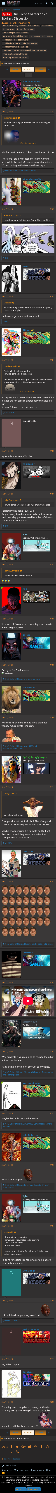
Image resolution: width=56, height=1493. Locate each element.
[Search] (51, 3)
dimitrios (28, 1371)
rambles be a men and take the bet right (20, 43)
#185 (52, 451)
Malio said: (8, 1232)
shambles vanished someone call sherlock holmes (24, 50)
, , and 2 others (29, 944)
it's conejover (8, 29)
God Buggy (29, 1270)
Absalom (7, 22)
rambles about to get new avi (15, 39)
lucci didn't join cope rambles (15, 32)
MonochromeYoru (33, 179)
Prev (16, 69)
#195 (52, 1113)
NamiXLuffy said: (11, 570)
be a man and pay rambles (14, 25)
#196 (52, 1165)
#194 (52, 1051)
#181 (52, 111)
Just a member (31, 1329)
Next (39, 69)
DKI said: (8, 302)
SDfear (26, 634)
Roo (25, 588)
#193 (52, 982)
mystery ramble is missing (41, 36)
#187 (52, 564)
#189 (52, 665)
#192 (52, 881)
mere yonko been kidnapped (15, 36)
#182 (52, 209)
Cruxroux (28, 952)
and (20, 170)
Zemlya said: (9, 793)
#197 (52, 1226)
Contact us (7, 1470)
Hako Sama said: (11, 215)
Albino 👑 (28, 330)
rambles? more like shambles (15, 46)
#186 (52, 493)
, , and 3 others (27, 1125)
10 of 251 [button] (28, 69)
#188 (52, 618)
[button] (3, 3)
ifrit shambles (47, 25)
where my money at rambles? (15, 57)
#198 (52, 1300)
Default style (10, 1465)
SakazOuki (29, 687)
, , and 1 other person (28, 1073)
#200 (52, 1402)
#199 (52, 1359)
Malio (26, 266)
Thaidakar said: (10, 366)
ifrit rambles (33, 25)
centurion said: (10, 117)
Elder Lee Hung (31, 81)
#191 (52, 787)
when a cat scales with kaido (15, 54)
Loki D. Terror (30, 1134)
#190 (52, 717)
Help (48, 1470)
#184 (52, 360)
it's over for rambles (25, 29)
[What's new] (46, 3)
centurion (28, 851)
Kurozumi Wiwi (31, 1083)
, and (20, 747)
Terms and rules (21, 1470)
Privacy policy (37, 1470)
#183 (52, 296)
